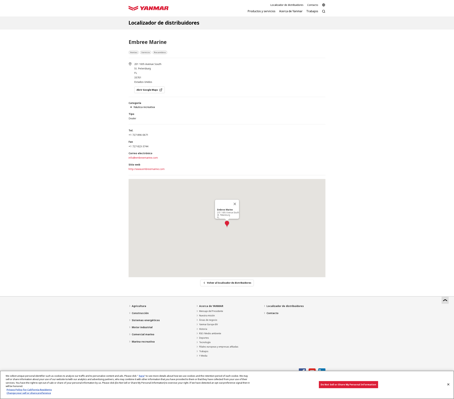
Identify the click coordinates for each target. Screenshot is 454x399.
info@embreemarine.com (143, 157)
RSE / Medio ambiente (210, 333)
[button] (227, 224)
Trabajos (203, 351)
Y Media (203, 355)
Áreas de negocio (208, 319)
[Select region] (323, 5)
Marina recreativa (143, 341)
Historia (203, 328)
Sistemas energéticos (146, 320)
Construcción (140, 313)
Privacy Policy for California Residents (29, 389)
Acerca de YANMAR (211, 306)
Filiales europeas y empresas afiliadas (218, 346)
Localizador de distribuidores (286, 5)
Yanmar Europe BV (208, 324)
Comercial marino (143, 334)
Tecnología (205, 342)
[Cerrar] (235, 204)
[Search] (323, 13)
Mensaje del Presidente (211, 311)
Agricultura (139, 306)
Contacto (312, 5)
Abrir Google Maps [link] (147, 89)
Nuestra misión (207, 315)
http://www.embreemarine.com (147, 169)
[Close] (448, 384)
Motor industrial (142, 327)
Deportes (204, 337)
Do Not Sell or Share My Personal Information (348, 384)
